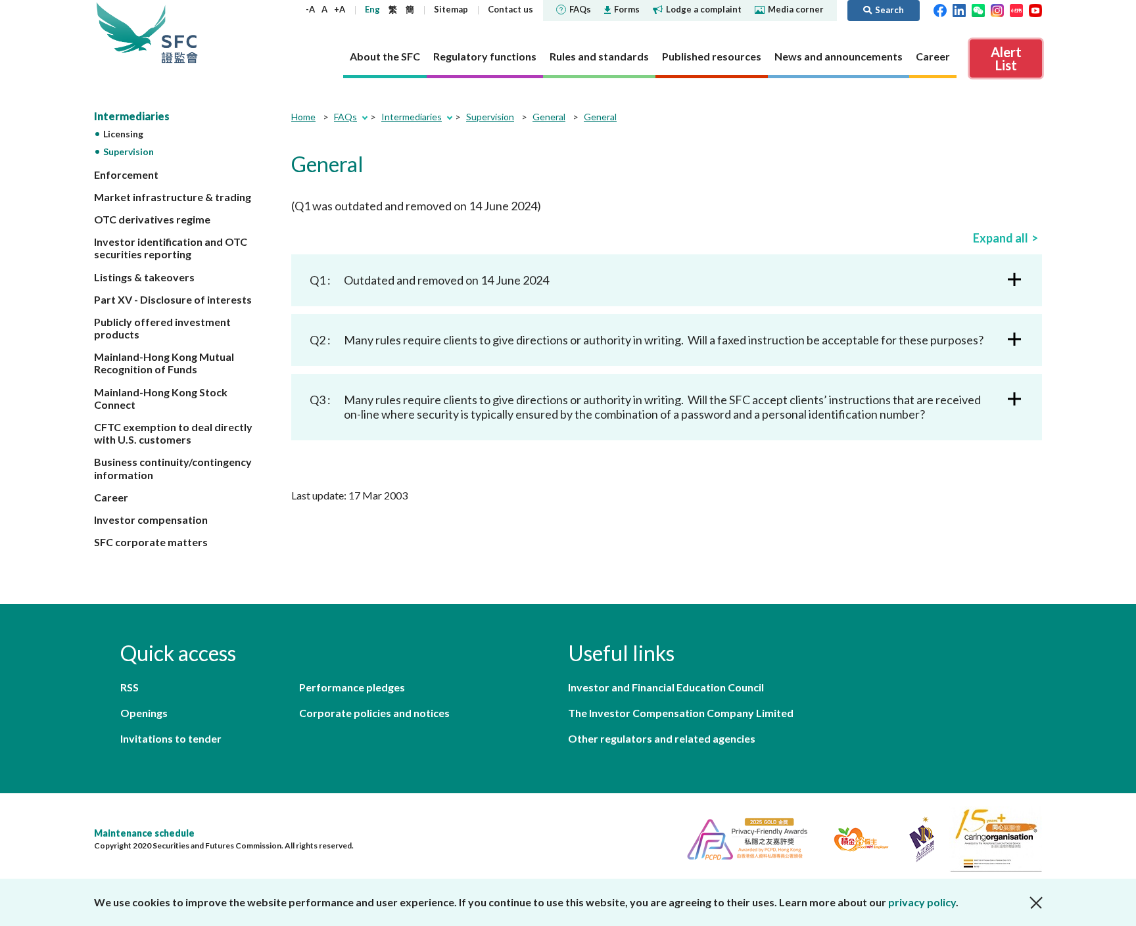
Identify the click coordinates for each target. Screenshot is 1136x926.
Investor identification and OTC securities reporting (170, 247)
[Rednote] (1016, 9)
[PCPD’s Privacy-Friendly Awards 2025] (742, 837)
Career (111, 497)
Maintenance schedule (144, 833)
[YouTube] (1035, 9)
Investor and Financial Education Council (666, 687)
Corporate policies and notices (374, 712)
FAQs (580, 9)
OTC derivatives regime (152, 219)
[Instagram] (997, 9)
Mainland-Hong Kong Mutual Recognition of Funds (164, 362)
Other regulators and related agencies (661, 738)
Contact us (510, 9)
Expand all (1000, 238)
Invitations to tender (171, 738)
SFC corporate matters (151, 542)
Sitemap (451, 9)
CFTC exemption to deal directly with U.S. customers (173, 433)
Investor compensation (151, 519)
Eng (372, 9)
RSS (129, 687)
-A (310, 9)
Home (303, 116)
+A (339, 9)
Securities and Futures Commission (179, 32)
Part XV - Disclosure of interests (173, 299)
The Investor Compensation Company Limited (680, 712)
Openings (144, 712)
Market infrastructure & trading (172, 197)
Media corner (796, 9)
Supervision (128, 151)
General (548, 116)
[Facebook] (940, 9)
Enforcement (126, 174)
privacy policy (922, 902)
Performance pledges (352, 687)
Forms (627, 9)
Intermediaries (132, 116)
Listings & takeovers (144, 277)
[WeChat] (978, 9)
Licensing (123, 133)
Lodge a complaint (704, 9)
